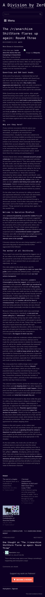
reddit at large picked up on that (28, 351)
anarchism (32, 531)
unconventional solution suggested (27, 232)
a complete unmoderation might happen (22, 388)
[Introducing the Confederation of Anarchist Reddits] (11, 510)
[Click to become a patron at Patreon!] (22, 579)
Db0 (21, 42)
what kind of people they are (24, 395)
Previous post (9, 537)
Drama (38, 531)
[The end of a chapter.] (12, 484)
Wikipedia (36, 53)
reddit (5, 533)
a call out (13, 111)
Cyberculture (17, 531)
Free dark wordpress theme (34, 594)
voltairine (15, 452)
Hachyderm (7, 589)
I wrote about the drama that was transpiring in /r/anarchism (12, 52)
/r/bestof (32, 366)
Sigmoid (15, 589)
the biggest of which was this (22, 334)
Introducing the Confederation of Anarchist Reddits (9, 518)
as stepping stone (20, 386)
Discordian (20, 229)
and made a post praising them (30, 100)
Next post (37, 537)
